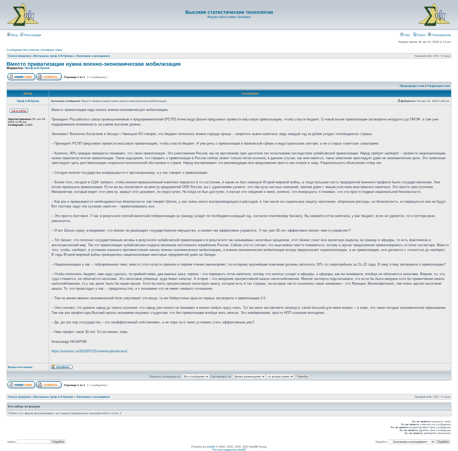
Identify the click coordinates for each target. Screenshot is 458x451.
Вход (14, 35)
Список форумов (19, 55)
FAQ (406, 35)
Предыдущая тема (412, 85)
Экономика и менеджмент (93, 55)
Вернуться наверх (20, 367)
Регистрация (32, 35)
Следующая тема (438, 85)
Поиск (420, 35)
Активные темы (51, 49)
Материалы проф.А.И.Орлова (53, 55)
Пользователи (441, 35)
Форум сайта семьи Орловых (229, 17)
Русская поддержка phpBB (229, 449)
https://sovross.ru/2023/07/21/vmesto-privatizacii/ (89, 351)
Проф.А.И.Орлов (37, 68)
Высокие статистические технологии (229, 12)
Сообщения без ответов (23, 49)
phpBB (211, 446)
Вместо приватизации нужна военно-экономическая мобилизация (94, 64)
